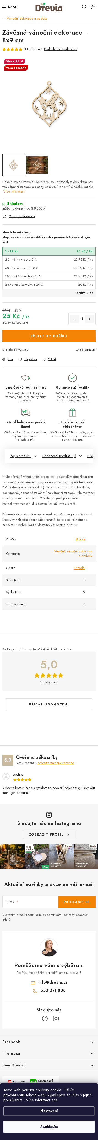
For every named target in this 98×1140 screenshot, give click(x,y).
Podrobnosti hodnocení (61, 49)
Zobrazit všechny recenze (55, 763)
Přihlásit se (77, 902)
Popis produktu (20, 456)
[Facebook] (45, 1018)
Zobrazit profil (46, 834)
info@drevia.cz (53, 982)
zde (55, 1100)
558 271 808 (53, 990)
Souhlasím (49, 1127)
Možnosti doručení (22, 216)
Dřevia (91, 350)
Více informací (13, 191)
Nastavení (49, 1111)
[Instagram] (56, 1018)
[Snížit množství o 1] (74, 319)
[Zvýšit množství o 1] (89, 319)
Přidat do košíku (49, 336)
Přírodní (79, 568)
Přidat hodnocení (49, 704)
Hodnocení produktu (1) (59, 456)
